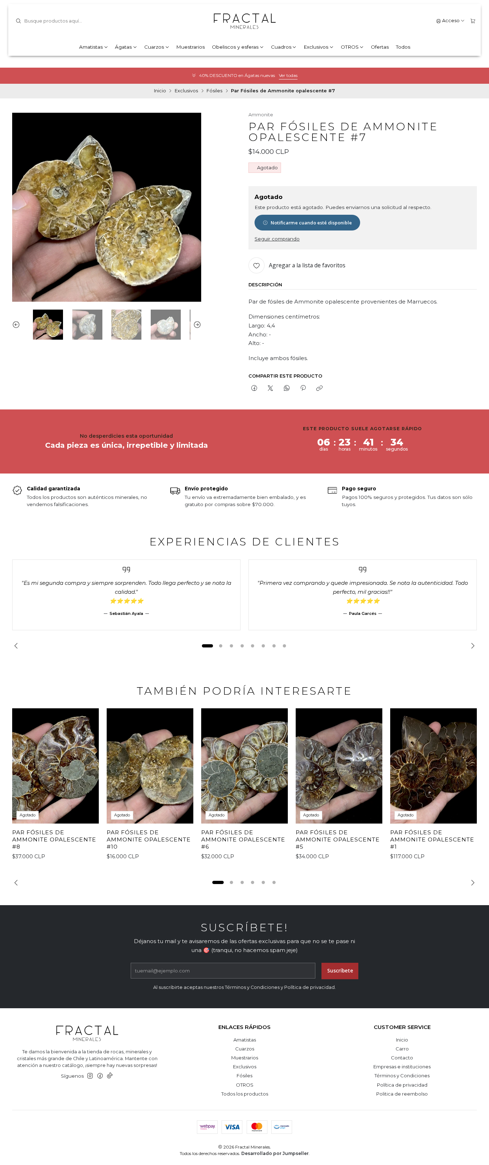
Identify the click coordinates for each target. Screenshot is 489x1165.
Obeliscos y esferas (235, 47)
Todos (403, 47)
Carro (402, 1049)
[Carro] (473, 21)
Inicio (160, 91)
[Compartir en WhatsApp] (286, 388)
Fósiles (214, 91)
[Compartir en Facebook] (254, 388)
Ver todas (288, 75)
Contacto (402, 1057)
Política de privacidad (402, 1085)
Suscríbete (340, 970)
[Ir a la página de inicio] (244, 21)
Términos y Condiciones (402, 1075)
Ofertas (380, 47)
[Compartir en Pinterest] (303, 388)
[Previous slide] (17, 325)
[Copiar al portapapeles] (319, 388)
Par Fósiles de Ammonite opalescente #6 (243, 839)
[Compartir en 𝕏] (270, 388)
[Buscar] (18, 21)
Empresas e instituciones (402, 1066)
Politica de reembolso (402, 1094)
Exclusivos (316, 47)
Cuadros (281, 47)
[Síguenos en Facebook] (100, 1076)
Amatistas (91, 47)
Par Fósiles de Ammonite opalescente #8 (54, 839)
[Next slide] (195, 325)
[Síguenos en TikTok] (109, 1076)
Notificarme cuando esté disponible (311, 222)
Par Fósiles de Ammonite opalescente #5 (338, 839)
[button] (207, 646)
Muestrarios (190, 47)
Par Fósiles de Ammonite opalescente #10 (149, 839)
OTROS (350, 47)
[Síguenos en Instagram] (90, 1076)
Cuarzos (154, 47)
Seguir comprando (277, 239)
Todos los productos (244, 1094)
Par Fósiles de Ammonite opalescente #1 (432, 839)
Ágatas (123, 47)
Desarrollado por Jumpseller (275, 1153)
